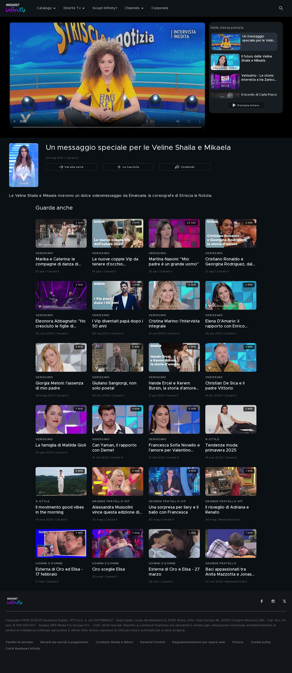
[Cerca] (281, 8)
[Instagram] (273, 601)
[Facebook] (262, 601)
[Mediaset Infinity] (15, 8)
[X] (284, 601)
